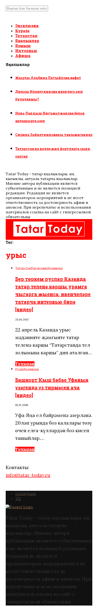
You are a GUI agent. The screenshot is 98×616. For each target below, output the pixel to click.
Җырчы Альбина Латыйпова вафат (48, 77)
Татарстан (26, 35)
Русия (19, 369)
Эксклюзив (27, 25)
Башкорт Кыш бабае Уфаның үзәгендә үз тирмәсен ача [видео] (51, 387)
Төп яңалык (39, 268)
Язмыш (23, 45)
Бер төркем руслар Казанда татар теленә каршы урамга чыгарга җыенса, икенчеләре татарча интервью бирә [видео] (53, 294)
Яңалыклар (27, 40)
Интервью (26, 50)
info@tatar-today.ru (28, 475)
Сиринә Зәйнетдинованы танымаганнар (53, 134)
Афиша (22, 55)
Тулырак (24, 363)
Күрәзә (22, 30)
